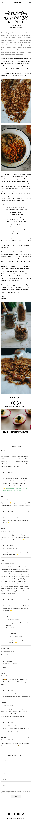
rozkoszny (16, 2)
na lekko (12, 27)
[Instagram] (5, 2)
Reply (29, 450)
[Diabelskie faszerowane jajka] (16, 419)
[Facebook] (2, 2)
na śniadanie (18, 27)
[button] (29, 2)
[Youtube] (18, 814)
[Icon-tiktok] (23, 814)
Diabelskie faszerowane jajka (16, 432)
